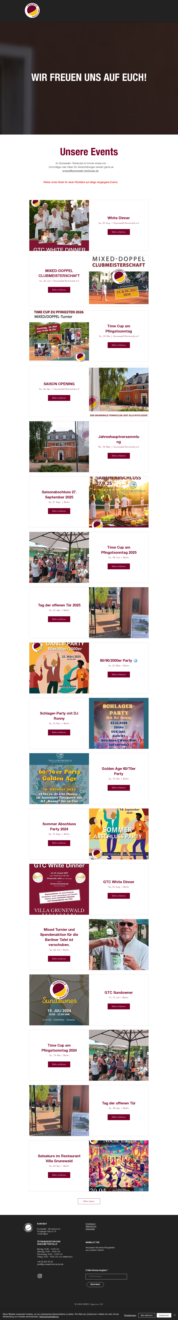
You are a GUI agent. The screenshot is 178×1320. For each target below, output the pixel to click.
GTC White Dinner (118, 882)
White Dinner (118, 218)
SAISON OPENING (59, 384)
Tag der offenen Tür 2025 (59, 605)
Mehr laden (89, 1201)
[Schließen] (174, 1315)
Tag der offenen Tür (119, 1103)
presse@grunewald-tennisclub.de (80, 171)
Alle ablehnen (147, 1315)
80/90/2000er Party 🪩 (119, 661)
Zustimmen (164, 1315)
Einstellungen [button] (130, 1315)
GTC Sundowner (119, 993)
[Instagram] (40, 1276)
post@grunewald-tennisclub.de (50, 1265)
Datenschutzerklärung (49, 1316)
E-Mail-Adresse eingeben (96, 1270)
